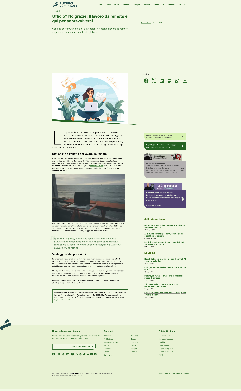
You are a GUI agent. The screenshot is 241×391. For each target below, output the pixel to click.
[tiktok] (84, 354)
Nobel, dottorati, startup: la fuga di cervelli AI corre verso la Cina (165, 260)
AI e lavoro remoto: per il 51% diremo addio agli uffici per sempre (163, 235)
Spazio (156, 5)
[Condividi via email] (185, 80)
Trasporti (146, 5)
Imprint (186, 373)
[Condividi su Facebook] (146, 80)
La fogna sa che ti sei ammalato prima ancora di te (165, 268)
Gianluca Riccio (146, 23)
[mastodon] (88, 354)
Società (57, 11)
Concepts (171, 5)
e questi (70, 238)
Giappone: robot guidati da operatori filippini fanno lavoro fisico (164, 226)
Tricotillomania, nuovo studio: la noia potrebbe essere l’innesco (161, 285)
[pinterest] (72, 354)
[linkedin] (67, 354)
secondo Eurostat (96, 166)
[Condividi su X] (154, 80)
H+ (180, 5)
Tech (109, 5)
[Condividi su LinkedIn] (161, 80)
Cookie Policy (177, 373)
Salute (116, 5)
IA (163, 5)
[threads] (80, 354)
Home (101, 5)
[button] (185, 4)
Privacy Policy (164, 373)
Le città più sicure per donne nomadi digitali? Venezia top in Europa (164, 243)
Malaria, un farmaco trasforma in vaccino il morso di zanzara (163, 277)
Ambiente (126, 5)
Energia (137, 5)
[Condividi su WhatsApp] (177, 80)
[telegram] (95, 354)
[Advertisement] (120, 53)
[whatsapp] (77, 354)
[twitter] (63, 354)
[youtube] (91, 354)
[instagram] (58, 354)
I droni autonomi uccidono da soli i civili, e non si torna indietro (165, 294)
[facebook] (53, 354)
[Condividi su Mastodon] (169, 80)
